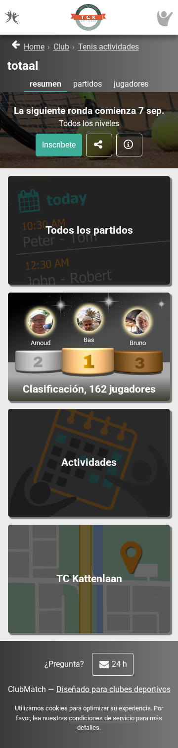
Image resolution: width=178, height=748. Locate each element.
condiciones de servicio (101, 718)
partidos (87, 84)
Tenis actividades (108, 46)
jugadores (131, 84)
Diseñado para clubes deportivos (113, 689)
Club (61, 46)
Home (34, 46)
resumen (45, 84)
